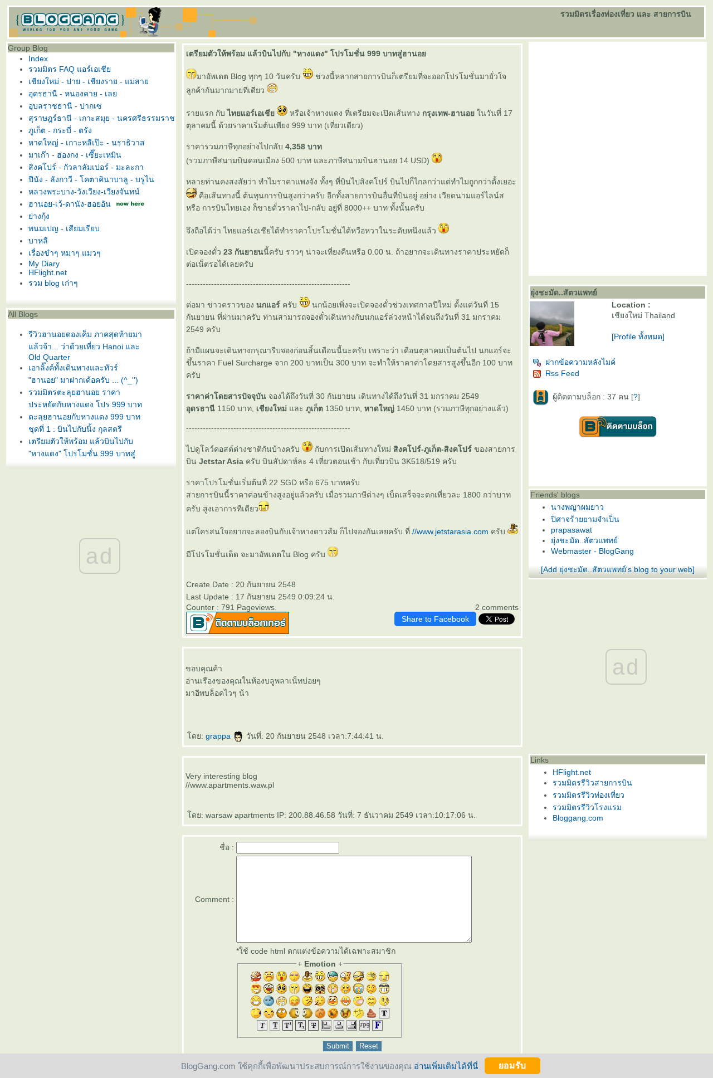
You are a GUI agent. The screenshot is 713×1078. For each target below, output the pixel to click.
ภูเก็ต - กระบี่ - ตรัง (60, 130)
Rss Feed (562, 373)
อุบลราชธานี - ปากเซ (65, 105)
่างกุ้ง (39, 216)
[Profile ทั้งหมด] (638, 336)
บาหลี (38, 240)
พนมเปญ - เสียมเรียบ (64, 228)
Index (38, 58)
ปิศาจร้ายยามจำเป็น (585, 519)
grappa (219, 735)
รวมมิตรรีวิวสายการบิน (592, 782)
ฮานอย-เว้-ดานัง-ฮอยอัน (69, 203)
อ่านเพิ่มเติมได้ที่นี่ (446, 1065)
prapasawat (571, 529)
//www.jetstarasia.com (450, 531)
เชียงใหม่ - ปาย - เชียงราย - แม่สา (88, 81)
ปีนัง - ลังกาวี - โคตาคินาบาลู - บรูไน (91, 179)
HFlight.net (47, 272)
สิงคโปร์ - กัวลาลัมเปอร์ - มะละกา (86, 167)
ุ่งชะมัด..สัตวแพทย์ (584, 540)
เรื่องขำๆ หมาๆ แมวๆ (64, 252)
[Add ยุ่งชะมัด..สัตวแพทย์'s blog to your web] (618, 569)
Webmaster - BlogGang (592, 551)
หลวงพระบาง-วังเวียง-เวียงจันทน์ (84, 191)
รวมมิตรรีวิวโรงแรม (587, 807)
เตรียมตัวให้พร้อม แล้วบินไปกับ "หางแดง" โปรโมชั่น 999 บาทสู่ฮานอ (81, 453)
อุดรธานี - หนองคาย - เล (72, 93)
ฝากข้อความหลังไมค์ (580, 362)
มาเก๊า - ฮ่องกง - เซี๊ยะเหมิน (74, 154)
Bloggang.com (578, 817)
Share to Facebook (435, 618)
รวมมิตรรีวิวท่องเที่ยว (588, 795)
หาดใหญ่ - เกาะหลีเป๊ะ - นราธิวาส (86, 142)
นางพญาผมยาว (577, 507)
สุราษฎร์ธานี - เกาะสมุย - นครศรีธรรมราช (101, 118)
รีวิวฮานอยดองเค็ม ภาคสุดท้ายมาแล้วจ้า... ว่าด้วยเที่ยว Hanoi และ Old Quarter (85, 346)
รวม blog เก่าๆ (53, 283)
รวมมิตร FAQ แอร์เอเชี (69, 69)
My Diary (44, 263)
